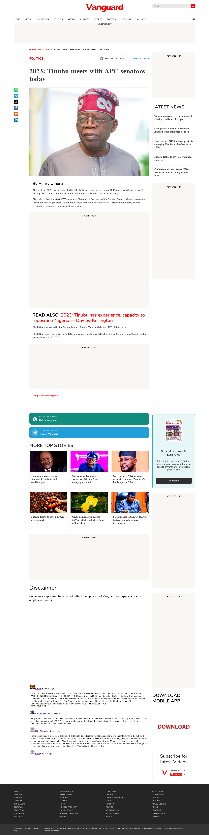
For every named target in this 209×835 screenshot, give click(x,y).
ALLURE (141, 19)
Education (19, 813)
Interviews (111, 791)
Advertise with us (67, 828)
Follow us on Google (115, 58)
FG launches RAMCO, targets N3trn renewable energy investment (130, 519)
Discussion (19, 810)
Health (63, 804)
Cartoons (156, 801)
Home (17, 19)
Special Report (113, 813)
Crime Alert (19, 804)
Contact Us (80, 828)
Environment (66, 794)
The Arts (156, 798)
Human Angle (66, 810)
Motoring (110, 804)
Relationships (112, 810)
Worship (156, 816)
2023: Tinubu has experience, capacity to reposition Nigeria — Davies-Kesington (89, 318)
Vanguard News (104, 8)
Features (64, 798)
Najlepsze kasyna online (151, 828)
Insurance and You (69, 813)
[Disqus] (89, 646)
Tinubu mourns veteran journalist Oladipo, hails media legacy (173, 117)
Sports (98, 19)
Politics (58, 19)
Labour (109, 794)
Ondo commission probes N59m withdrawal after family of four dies (171, 172)
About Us (54, 828)
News (28, 19)
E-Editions (18, 816)
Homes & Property (68, 807)
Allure (17, 791)
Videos (155, 807)
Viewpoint (156, 810)
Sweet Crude (158, 791)
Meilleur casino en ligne (131, 828)
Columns (127, 19)
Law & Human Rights (115, 798)
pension (63, 816)
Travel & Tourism (159, 804)
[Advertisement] (89, 260)
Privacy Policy (91, 828)
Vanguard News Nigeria (45, 395)
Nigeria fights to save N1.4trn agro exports (173, 158)
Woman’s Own (158, 813)
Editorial (112, 19)
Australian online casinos (172, 828)
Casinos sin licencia (51, 831)
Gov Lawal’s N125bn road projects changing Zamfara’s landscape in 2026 (173, 144)
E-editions (43, 19)
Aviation (18, 794)
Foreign (63, 801)
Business (84, 19)
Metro (71, 19)
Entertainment (67, 791)
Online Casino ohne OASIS (109, 828)
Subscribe (174, 480)
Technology (157, 794)
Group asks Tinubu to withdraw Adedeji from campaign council (172, 130)
